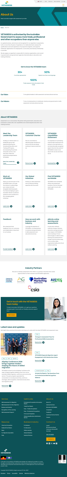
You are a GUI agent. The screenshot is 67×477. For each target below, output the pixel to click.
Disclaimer (3, 473)
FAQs (3, 435)
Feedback (48, 412)
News (9, 358)
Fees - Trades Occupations (30, 408)
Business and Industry (7, 407)
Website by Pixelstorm (29, 473)
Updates (15, 358)
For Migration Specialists (7, 432)
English (40, 1)
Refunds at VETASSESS (51, 407)
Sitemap (21, 473)
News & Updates (57, 1)
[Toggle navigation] (63, 5)
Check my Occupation (7, 425)
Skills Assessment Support (8, 412)
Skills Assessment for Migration (9, 402)
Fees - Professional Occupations (32, 411)
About (46, 1)
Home (2, 27)
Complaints (49, 409)
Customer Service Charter (52, 414)
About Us (48, 402)
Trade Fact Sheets (28, 406)
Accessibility (15, 473)
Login (64, 1)
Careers (48, 417)
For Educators (27, 427)
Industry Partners (50, 404)
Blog (4, 358)
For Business (27, 425)
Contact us (51, 439)
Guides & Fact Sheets (7, 427)
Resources (50, 1)
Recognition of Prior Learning (9, 409)
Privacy (8, 473)
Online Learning (27, 430)
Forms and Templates (29, 413)
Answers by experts (40, 370)
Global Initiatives (28, 432)
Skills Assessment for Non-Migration (10, 404)
